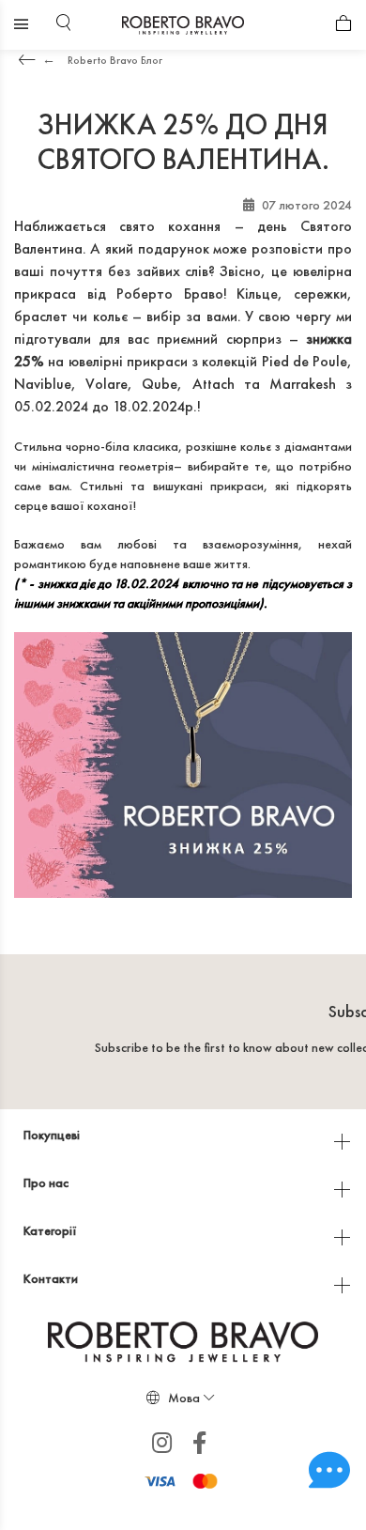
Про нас (47, 1182)
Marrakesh (302, 384)
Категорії (51, 1230)
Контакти (52, 1278)
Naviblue (42, 384)
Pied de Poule (305, 361)
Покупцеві (53, 1134)
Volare (106, 384)
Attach (213, 384)
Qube (159, 384)
